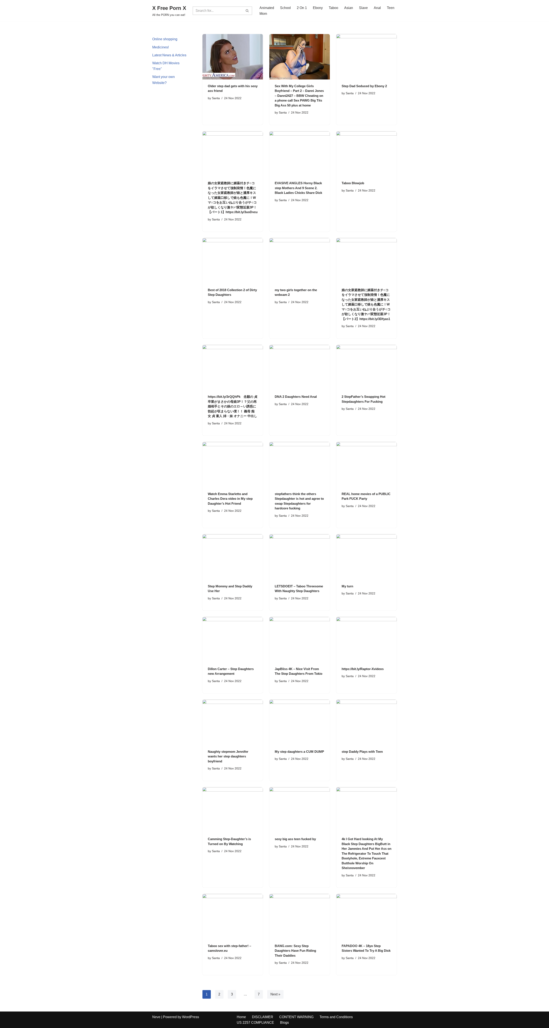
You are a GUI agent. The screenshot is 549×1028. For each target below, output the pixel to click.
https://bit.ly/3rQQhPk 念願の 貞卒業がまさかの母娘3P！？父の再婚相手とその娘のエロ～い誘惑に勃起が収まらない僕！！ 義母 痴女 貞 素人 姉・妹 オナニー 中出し (232, 406)
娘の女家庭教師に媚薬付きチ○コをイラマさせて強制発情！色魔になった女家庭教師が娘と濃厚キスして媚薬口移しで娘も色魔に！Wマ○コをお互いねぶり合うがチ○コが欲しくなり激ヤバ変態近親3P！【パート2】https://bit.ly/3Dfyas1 (366, 304)
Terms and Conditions (336, 1017)
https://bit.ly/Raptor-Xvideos (363, 669)
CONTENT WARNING (296, 1017)
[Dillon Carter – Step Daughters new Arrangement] (232, 639)
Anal (377, 8)
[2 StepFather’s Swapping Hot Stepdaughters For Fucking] (366, 367)
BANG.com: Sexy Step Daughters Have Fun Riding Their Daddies (295, 950)
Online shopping (164, 39)
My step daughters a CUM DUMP (299, 751)
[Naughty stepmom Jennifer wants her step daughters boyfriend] (232, 722)
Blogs (284, 1022)
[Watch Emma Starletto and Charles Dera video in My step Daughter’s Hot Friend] (232, 464)
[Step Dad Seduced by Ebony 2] (366, 56)
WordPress (190, 1017)
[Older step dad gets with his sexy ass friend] (232, 56)
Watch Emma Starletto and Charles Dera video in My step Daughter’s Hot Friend (230, 498)
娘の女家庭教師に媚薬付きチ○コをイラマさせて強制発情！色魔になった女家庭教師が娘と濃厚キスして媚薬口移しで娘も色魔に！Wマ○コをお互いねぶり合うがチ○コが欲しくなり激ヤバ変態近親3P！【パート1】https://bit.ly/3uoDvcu (233, 197)
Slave (363, 8)
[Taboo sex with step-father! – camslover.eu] (232, 916)
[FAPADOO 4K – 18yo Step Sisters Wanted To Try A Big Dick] (366, 916)
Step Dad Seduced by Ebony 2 (364, 86)
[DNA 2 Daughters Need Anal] (299, 367)
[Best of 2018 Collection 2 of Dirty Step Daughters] (232, 260)
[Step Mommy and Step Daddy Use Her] (232, 556)
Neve (156, 1017)
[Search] (247, 10)
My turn (347, 586)
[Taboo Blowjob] (366, 154)
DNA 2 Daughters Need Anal (296, 396)
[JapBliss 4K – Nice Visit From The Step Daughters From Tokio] (299, 639)
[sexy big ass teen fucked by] (299, 809)
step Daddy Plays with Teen (362, 751)
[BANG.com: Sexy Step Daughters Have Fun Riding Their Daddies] (299, 916)
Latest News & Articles (169, 55)
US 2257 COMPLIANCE (255, 1022)
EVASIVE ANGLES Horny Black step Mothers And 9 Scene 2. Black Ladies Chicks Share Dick (298, 188)
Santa (216, 98)
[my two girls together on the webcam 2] (299, 260)
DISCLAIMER (262, 1017)
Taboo (333, 8)
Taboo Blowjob (353, 183)
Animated (266, 8)
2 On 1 (302, 8)
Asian (348, 8)
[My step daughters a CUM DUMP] (299, 722)
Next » (275, 994)
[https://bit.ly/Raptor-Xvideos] (366, 639)
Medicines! (160, 47)
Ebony (318, 8)
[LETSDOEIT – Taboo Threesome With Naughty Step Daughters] (299, 556)
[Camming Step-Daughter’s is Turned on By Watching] (232, 809)
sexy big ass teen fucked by (295, 839)
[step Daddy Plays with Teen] (366, 722)
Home (241, 1017)
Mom (263, 13)
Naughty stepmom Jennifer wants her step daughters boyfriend (228, 756)
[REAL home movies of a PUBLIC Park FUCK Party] (366, 464)
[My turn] (366, 556)
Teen (390, 8)
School (285, 8)
